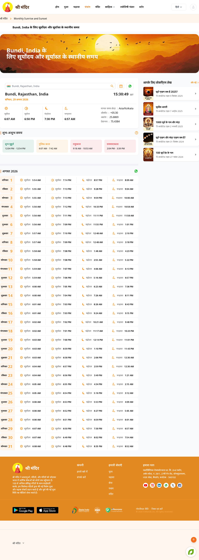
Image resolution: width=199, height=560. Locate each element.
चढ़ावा (76, 7)
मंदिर (97, 7)
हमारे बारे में (82, 471)
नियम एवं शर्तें (156, 508)
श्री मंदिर (16, 543)
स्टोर (141, 7)
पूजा (66, 7)
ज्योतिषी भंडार (127, 7)
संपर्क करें (81, 477)
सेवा (110, 482)
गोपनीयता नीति (142, 508)
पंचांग (87, 7)
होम (57, 7)
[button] (130, 86)
